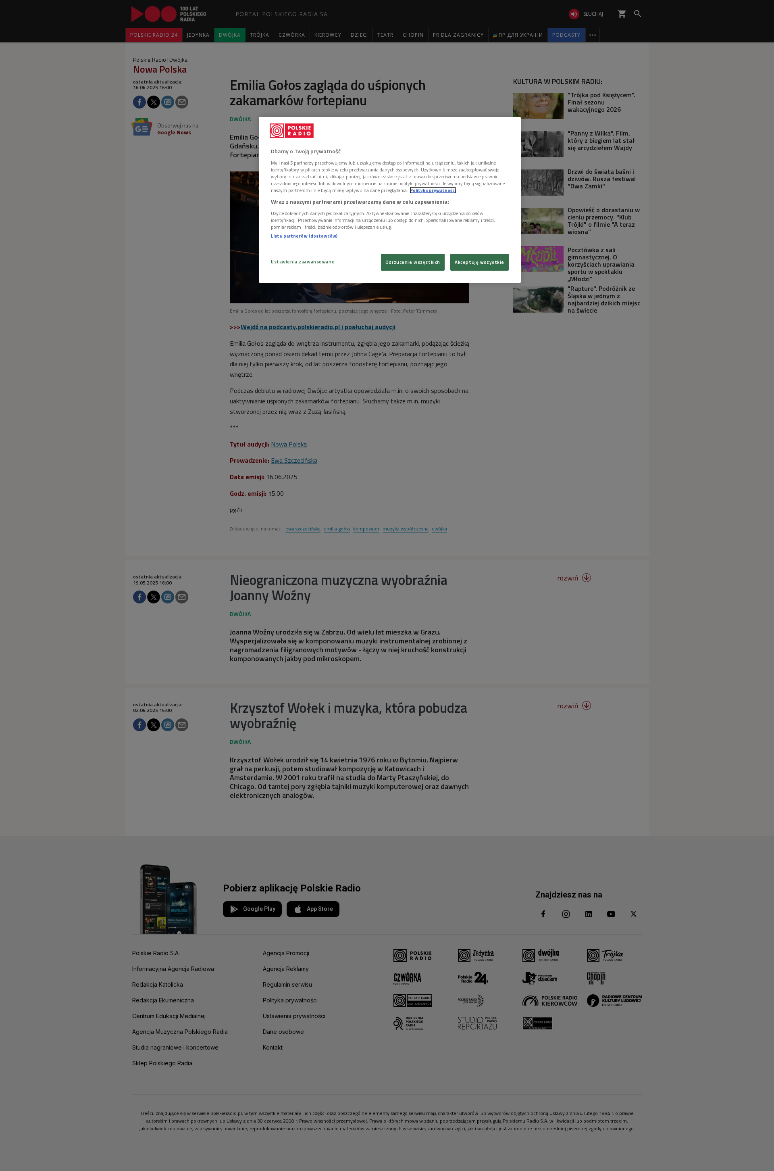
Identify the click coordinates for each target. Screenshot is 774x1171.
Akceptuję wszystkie (479, 262)
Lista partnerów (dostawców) (304, 235)
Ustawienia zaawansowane (303, 261)
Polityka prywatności (433, 190)
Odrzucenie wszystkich (412, 262)
